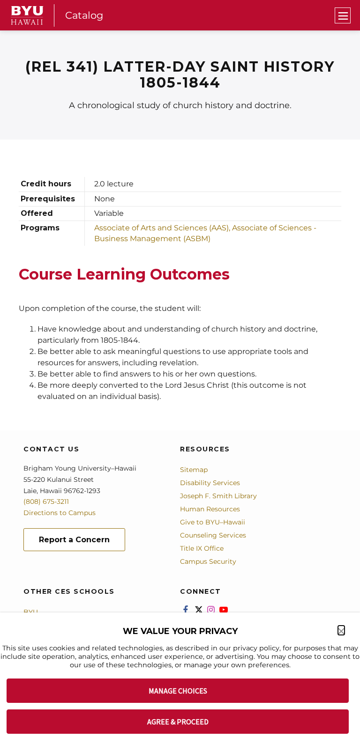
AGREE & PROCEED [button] (178, 721)
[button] (341, 630)
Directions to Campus (59, 513)
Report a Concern (74, 539)
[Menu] (343, 15)
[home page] (27, 15)
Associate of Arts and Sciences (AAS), (163, 227)
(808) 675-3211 (46, 501)
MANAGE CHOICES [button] (178, 690)
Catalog (84, 15)
